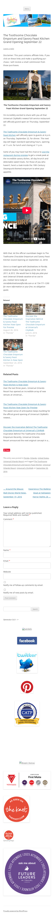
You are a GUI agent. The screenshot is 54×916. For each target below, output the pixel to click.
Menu (27, 9)
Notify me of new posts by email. (18, 592)
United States (43, 458)
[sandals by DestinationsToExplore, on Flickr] (27, 629)
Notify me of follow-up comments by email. (23, 585)
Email (6, 561)
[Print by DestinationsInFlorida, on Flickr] (27, 692)
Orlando (33, 458)
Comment (8, 519)
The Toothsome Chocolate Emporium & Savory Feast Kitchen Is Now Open (13, 355)
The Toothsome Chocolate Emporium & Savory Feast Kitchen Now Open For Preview (13, 322)
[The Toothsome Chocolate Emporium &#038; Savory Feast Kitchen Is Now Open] (13, 344)
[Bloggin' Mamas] (27, 763)
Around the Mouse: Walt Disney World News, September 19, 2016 (15, 493)
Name (7, 550)
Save (8, 450)
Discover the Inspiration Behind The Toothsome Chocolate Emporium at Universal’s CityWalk (35, 323)
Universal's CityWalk (25, 468)
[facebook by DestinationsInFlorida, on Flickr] (27, 643)
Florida (26, 458)
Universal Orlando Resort (13, 461)
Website (7, 571)
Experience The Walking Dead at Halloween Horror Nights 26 (40, 493)
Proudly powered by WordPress (15, 911)
